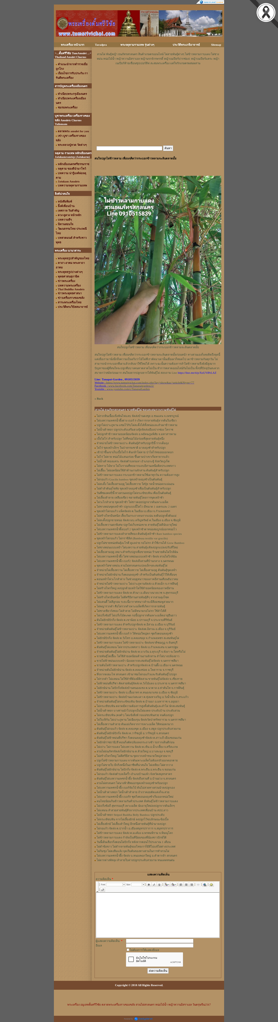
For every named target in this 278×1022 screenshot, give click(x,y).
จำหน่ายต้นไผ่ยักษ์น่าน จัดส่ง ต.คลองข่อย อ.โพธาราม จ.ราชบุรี (135, 669)
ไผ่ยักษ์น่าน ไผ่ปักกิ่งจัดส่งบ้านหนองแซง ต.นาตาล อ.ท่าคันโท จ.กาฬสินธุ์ (140, 687)
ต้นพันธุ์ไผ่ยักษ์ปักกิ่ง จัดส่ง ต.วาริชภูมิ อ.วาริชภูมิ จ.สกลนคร (133, 733)
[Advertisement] (158, 76)
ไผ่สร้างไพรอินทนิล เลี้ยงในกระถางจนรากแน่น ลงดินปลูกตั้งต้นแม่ (136, 515)
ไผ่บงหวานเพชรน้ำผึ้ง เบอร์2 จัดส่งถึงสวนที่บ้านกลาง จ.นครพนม (135, 561)
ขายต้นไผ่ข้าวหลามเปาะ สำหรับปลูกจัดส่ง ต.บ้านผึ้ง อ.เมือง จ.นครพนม (140, 665)
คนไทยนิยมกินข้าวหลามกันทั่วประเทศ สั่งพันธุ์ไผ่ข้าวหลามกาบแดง (137, 801)
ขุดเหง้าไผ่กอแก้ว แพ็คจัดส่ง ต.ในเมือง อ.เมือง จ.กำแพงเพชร (133, 511)
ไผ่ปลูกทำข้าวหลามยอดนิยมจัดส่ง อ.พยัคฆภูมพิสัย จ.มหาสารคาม (136, 434)
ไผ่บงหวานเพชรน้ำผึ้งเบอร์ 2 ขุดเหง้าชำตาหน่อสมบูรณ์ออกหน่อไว (137, 529)
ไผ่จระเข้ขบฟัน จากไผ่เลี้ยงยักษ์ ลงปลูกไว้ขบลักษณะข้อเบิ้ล (133, 819)
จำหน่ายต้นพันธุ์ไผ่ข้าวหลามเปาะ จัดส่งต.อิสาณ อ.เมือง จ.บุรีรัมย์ (136, 629)
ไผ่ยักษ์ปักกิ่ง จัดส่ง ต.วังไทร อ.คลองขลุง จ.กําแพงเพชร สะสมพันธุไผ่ (138, 638)
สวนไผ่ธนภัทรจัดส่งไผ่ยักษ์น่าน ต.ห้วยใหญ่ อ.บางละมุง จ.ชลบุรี (135, 751)
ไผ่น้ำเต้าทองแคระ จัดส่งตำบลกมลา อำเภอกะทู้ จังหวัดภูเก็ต (133, 461)
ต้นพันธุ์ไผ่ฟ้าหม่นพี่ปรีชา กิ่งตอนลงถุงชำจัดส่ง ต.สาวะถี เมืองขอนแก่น (139, 737)
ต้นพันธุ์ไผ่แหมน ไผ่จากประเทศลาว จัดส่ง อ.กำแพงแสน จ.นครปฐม (137, 647)
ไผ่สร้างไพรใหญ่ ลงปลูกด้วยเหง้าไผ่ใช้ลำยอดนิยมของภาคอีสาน (135, 588)
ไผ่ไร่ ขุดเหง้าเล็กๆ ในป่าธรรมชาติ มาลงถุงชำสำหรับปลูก (131, 447)
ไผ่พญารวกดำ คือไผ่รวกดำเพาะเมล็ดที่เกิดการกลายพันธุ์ (131, 606)
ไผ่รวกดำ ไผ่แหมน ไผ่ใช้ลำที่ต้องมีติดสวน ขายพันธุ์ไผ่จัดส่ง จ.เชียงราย (139, 678)
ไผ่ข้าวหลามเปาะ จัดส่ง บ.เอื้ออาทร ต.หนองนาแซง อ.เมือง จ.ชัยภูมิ (137, 692)
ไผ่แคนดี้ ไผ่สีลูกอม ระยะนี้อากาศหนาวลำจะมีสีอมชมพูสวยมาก (135, 601)
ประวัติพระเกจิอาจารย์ (186, 44)
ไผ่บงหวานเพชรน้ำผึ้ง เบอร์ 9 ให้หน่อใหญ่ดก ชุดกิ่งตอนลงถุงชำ (135, 633)
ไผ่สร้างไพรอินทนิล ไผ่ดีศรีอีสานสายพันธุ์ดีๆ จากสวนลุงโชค (133, 597)
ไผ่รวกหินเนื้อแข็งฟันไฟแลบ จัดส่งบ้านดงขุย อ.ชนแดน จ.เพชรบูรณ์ (138, 416)
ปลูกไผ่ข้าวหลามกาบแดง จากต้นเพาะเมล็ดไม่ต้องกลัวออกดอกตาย (137, 760)
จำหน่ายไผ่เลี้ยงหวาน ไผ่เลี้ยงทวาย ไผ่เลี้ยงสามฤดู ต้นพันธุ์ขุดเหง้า (137, 570)
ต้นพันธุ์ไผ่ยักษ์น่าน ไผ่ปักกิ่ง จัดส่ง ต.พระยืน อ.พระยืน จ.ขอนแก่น (136, 769)
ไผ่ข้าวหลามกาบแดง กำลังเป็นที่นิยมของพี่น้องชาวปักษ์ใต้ (131, 837)
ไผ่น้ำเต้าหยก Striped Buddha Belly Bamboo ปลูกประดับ (131, 814)
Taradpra (101, 44)
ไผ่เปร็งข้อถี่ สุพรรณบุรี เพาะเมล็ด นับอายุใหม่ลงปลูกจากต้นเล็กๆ (136, 805)
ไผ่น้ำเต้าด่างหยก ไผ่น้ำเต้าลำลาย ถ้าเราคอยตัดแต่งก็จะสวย (133, 792)
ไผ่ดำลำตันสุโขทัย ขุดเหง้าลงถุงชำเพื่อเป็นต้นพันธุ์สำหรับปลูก (134, 488)
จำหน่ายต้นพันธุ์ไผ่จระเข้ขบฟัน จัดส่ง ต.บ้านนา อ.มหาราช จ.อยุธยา (138, 701)
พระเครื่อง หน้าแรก (72, 44)
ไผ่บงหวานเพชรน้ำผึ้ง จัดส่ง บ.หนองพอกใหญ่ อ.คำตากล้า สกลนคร (137, 855)
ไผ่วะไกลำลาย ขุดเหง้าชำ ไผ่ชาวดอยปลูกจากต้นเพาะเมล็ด (132, 502)
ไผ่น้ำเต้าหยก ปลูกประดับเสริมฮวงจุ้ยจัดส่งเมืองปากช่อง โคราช (135, 429)
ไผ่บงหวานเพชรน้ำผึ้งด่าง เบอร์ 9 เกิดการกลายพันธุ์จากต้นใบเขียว (136, 420)
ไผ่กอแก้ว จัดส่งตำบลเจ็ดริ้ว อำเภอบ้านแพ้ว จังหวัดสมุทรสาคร (134, 774)
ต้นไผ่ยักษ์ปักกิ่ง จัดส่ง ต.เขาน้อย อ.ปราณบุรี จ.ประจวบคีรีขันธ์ (134, 619)
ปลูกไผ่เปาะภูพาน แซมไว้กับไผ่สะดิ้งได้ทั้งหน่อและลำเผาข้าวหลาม (137, 425)
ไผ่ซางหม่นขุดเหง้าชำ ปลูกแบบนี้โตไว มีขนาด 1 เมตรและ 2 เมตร (137, 506)
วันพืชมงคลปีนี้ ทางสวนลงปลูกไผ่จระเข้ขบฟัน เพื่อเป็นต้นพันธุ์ (134, 493)
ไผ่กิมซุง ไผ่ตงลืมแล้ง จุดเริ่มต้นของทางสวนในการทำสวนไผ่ (133, 851)
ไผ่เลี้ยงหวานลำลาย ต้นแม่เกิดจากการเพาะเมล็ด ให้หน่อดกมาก (135, 724)
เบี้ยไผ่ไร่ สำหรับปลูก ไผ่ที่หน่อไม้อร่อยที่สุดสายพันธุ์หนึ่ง (130, 438)
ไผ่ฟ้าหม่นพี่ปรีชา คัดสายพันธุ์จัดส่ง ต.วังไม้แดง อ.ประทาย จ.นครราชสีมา (141, 683)
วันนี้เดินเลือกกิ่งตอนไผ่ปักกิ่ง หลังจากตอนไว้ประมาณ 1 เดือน (134, 842)
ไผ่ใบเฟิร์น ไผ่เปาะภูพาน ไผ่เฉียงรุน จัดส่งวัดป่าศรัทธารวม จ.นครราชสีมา (141, 719)
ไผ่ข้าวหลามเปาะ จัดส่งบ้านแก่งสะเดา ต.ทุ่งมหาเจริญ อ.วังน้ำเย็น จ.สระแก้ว (142, 697)
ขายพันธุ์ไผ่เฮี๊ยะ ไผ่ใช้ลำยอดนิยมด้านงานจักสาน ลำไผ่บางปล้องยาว (138, 656)
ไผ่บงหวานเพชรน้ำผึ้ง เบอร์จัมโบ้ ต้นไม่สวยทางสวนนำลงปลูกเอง (136, 787)
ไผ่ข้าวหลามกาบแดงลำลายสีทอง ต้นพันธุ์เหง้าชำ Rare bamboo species (139, 533)
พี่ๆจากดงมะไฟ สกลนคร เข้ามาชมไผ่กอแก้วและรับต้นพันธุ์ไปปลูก (137, 674)
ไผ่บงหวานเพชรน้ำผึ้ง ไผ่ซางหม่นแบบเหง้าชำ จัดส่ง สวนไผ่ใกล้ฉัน (137, 556)
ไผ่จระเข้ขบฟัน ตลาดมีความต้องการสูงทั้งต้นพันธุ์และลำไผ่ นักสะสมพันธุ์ (141, 706)
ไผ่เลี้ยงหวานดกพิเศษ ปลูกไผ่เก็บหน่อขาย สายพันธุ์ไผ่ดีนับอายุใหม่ (137, 524)
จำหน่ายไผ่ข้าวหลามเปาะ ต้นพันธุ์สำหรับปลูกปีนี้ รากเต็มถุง (133, 443)
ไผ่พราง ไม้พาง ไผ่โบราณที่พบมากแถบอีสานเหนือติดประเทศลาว (136, 465)
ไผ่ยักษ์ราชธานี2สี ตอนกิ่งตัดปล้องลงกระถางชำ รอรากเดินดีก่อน (135, 742)
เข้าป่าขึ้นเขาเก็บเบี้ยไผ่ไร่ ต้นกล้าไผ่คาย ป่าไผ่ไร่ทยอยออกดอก (135, 452)
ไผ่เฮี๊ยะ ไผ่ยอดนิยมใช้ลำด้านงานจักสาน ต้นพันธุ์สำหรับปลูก (133, 470)
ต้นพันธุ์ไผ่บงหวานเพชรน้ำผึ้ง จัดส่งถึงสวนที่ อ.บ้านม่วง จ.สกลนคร (136, 778)
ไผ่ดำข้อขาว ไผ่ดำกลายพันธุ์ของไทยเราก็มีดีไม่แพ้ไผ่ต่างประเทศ (136, 846)
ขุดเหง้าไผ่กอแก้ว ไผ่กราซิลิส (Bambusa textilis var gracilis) (132, 538)
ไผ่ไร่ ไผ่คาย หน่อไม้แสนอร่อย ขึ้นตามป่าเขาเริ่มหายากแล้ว (133, 456)
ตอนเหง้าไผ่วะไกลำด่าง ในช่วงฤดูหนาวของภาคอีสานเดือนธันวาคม (137, 579)
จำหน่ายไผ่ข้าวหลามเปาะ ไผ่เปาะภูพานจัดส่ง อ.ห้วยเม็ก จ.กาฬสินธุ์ (137, 583)
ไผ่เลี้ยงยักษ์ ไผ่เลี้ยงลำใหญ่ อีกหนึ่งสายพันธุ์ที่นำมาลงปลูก (131, 823)
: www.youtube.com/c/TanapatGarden (122, 389)
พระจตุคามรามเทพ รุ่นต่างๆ (137, 44)
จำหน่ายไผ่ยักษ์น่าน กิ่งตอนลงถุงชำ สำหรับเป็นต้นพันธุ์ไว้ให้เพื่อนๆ (137, 574)
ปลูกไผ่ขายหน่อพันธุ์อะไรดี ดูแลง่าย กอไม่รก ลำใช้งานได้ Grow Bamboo (140, 542)
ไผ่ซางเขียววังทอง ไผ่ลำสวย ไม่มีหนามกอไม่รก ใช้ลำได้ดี (131, 610)
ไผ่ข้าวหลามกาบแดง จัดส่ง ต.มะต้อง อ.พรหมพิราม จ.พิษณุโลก (135, 832)
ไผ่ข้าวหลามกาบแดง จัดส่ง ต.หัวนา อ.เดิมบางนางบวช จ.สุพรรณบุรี (137, 592)
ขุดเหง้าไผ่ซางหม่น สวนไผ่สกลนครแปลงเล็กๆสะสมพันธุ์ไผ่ (132, 565)
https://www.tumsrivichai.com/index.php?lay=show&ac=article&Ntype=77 (150, 382)
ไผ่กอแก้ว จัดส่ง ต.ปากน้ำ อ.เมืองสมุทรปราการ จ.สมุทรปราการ (135, 828)
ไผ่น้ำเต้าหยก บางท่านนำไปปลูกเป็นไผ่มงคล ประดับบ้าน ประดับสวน (138, 710)
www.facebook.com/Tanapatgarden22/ (131, 385)
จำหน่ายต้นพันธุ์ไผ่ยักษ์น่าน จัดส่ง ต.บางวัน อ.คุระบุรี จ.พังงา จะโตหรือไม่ (141, 651)
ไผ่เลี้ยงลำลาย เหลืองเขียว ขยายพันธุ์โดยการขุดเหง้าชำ (130, 497)
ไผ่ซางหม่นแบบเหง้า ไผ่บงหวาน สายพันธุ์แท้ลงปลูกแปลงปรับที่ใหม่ (137, 547)
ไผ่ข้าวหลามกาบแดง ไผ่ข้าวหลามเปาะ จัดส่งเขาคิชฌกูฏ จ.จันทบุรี (137, 642)
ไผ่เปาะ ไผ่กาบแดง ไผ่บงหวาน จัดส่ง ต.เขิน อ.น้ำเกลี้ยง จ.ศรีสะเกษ (137, 746)
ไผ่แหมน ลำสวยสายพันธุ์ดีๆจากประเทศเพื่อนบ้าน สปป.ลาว (132, 810)
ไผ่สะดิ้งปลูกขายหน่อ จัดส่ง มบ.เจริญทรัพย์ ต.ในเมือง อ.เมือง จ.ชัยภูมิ (139, 520)
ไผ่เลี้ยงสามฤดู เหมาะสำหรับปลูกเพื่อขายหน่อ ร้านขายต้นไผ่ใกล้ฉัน (137, 551)
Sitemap (216, 44)
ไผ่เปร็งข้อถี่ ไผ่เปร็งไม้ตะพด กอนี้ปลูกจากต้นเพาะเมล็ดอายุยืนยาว (137, 615)
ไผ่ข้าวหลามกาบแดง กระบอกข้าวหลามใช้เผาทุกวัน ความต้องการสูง (138, 474)
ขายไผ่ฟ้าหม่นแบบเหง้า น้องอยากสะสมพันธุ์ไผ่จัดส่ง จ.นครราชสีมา (138, 660)
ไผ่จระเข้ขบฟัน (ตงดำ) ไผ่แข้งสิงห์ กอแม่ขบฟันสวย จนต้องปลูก (135, 715)
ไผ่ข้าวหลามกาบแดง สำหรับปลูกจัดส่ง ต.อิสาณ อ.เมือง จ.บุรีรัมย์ (136, 624)
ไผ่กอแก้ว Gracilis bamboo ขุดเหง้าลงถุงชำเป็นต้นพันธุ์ (129, 479)
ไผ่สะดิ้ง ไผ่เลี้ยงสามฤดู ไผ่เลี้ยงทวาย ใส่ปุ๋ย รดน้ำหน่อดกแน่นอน (135, 484)
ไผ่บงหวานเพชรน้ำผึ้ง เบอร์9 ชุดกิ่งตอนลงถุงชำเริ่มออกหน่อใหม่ (135, 796)
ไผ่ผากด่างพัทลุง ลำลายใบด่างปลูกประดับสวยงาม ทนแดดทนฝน (135, 860)
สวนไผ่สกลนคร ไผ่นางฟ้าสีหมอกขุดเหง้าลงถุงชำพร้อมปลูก (132, 783)
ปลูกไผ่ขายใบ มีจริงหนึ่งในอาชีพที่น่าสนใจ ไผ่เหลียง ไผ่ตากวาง (135, 764)
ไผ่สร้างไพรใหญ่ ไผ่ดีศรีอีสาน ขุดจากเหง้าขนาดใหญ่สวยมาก (134, 755)
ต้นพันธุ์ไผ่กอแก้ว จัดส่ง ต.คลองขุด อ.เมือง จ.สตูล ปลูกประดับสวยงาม (139, 728)
